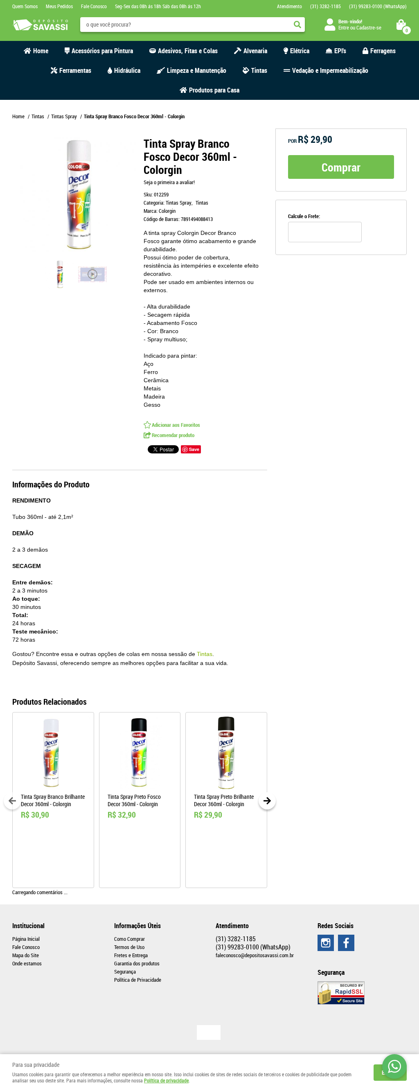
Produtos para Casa (214, 90)
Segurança (125, 971)
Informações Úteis (137, 925)
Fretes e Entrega (131, 955)
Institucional (28, 925)
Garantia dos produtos (137, 963)
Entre (343, 27)
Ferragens (383, 50)
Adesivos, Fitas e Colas (188, 50)
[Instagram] (326, 943)
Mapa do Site (25, 955)
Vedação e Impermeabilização (330, 70)
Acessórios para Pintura (102, 50)
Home (40, 50)
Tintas (259, 70)
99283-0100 (378, 6)
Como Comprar (129, 938)
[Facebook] (346, 943)
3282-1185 (325, 6)
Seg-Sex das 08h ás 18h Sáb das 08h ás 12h (158, 6)
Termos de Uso (129, 947)
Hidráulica (127, 70)
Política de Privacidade (137, 979)
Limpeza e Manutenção (196, 70)
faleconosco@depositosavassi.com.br (255, 955)
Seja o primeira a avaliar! (169, 182)
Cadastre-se (368, 27)
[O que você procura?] (297, 24)
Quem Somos (25, 6)
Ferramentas (75, 70)
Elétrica (299, 50)
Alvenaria (255, 50)
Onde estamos (27, 963)
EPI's (340, 50)
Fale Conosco (94, 6)
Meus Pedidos (59, 6)
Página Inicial (26, 938)
